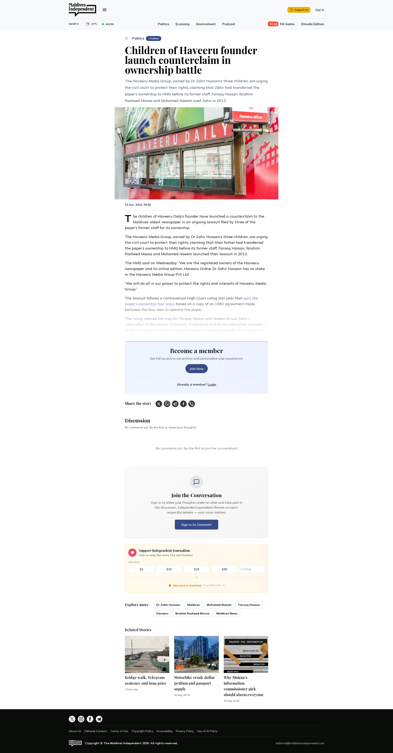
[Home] (126, 38)
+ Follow (153, 38)
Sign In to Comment (196, 525)
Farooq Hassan (249, 605)
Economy (183, 24)
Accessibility (164, 731)
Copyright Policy (142, 731)
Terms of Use (119, 731)
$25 (196, 569)
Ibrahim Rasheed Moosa (192, 613)
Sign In (319, 10)
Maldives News (226, 613)
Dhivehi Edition (312, 24)
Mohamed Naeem (219, 605)
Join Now (197, 369)
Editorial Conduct (96, 731)
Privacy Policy (185, 731)
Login (212, 384)
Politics (163, 24)
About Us (75, 731)
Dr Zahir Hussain (168, 605)
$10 (169, 569)
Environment (206, 24)
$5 (141, 569)
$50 (224, 569)
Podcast (228, 24)
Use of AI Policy (207, 731)
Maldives (193, 605)
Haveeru (162, 613)
